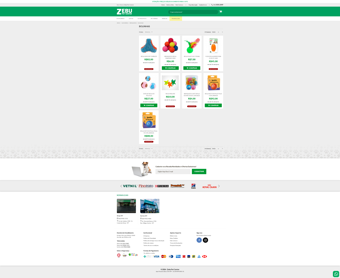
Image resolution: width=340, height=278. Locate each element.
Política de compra (148, 243)
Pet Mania (154, 18)
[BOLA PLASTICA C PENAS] (191, 45)
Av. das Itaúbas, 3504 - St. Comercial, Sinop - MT (125, 222)
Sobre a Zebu (170, 5)
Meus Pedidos (174, 238)
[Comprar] (170, 68)
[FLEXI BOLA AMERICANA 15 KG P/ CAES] (213, 45)
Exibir (213, 32)
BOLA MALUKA (170, 93)
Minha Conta (173, 236)
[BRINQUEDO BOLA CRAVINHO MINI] (170, 45)
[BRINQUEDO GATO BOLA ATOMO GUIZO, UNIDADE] (191, 82)
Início (118, 23)
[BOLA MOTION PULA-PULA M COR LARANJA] (148, 120)
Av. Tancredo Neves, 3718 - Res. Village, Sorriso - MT (148, 222)
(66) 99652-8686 (146, 218)
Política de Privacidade (149, 238)
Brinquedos (133, 23)
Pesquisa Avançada (175, 245)
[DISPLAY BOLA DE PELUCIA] (148, 82)
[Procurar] (215, 12)
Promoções (176, 18)
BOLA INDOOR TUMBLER (149, 56)
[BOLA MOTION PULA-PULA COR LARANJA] (213, 82)
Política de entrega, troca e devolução (153, 240)
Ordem (141, 32)
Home (163, 5)
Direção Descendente (154, 32)
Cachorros (120, 18)
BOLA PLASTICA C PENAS (192, 56)
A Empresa (146, 236)
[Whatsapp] (336, 274)
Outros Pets (142, 18)
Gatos (131, 18)
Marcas (164, 18)
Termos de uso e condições (151, 245)
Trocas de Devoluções (176, 243)
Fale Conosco (179, 5)
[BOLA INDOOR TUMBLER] (148, 45)
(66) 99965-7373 (123, 218)
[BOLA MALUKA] (170, 82)
